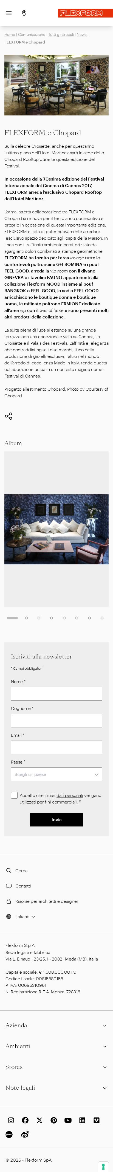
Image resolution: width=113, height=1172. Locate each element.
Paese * (18, 761)
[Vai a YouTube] (67, 1120)
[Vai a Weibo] (24, 1134)
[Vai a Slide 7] (89, 618)
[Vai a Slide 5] (64, 618)
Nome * (18, 681)
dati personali (69, 795)
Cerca (21, 870)
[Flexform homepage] (85, 13)
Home (9, 34)
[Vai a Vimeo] (95, 1120)
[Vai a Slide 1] (12, 618)
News (82, 34)
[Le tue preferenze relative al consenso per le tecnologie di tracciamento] (103, 1167)
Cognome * (22, 708)
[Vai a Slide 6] (76, 618)
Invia (57, 819)
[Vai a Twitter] (38, 1120)
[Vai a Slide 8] (102, 618)
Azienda (16, 1025)
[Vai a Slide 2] (26, 618)
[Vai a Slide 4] (51, 618)
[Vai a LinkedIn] (81, 1120)
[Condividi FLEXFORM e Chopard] (8, 416)
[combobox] (56, 774)
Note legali (20, 1088)
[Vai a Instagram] (9, 1120)
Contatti (23, 885)
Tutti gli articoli (61, 34)
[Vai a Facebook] (24, 1120)
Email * (18, 735)
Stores (13, 1067)
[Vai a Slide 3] (39, 618)
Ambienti (17, 1046)
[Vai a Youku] (9, 1134)
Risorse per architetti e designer (46, 901)
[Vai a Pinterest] (52, 1120)
